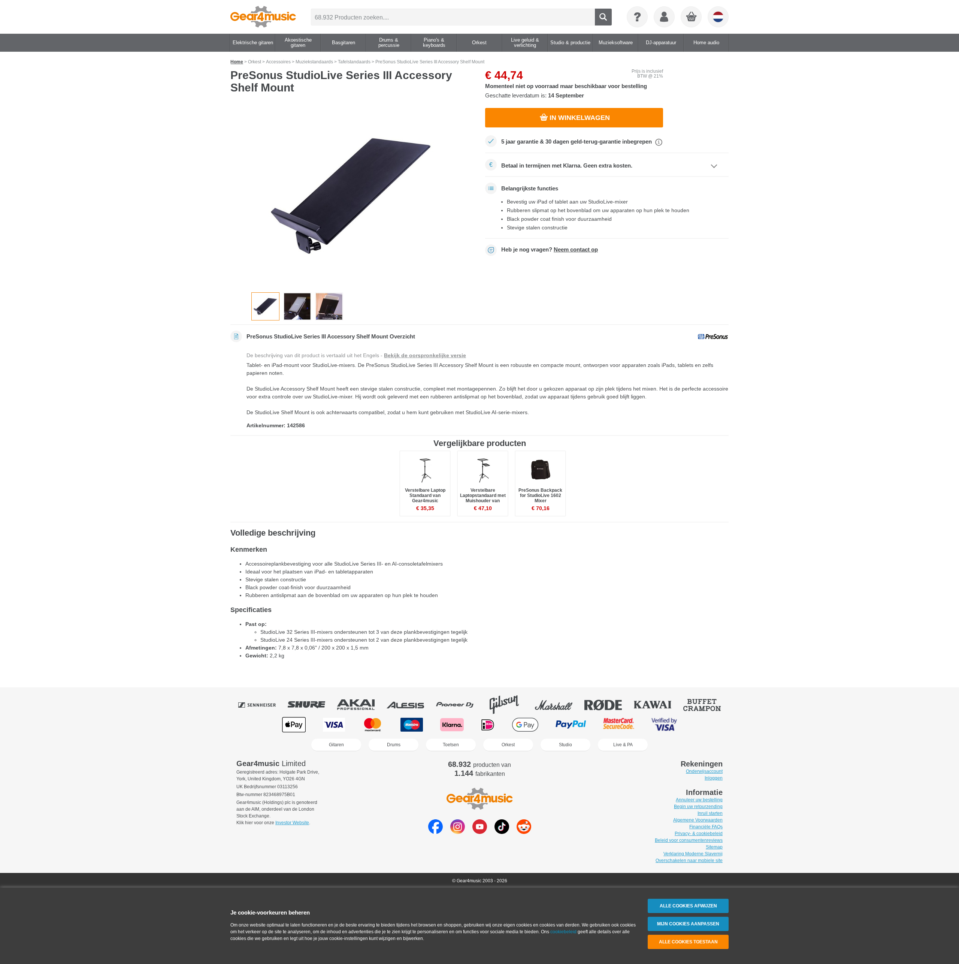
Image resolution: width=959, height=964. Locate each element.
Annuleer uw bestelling (699, 799)
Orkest (508, 744)
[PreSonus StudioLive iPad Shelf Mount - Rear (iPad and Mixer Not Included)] (329, 306)
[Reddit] (524, 832)
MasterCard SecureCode (618, 725)
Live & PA (623, 744)
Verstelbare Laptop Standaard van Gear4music (425, 495)
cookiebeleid (563, 931)
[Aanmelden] (664, 17)
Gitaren (336, 744)
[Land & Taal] (718, 17)
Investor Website (292, 822)
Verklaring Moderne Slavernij (693, 853)
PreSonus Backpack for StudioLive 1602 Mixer (540, 495)
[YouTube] (479, 832)
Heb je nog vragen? (549, 250)
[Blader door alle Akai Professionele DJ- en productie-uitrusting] (361, 704)
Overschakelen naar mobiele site (689, 860)
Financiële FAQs (706, 826)
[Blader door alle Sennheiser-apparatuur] (262, 704)
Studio (565, 744)
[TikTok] (501, 832)
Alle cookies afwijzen (688, 906)
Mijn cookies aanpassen (688, 924)
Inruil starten (710, 813)
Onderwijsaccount (704, 771)
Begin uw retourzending (698, 806)
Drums (393, 744)
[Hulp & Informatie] (637, 17)
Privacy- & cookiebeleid (699, 833)
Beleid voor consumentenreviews (689, 840)
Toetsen (451, 744)
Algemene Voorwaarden (698, 820)
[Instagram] (457, 832)
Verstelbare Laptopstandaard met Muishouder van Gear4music (483, 498)
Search (603, 17)
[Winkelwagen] (691, 17)
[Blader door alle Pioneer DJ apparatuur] (460, 704)
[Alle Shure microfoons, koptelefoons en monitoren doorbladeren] (311, 704)
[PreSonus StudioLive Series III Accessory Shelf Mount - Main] (352, 195)
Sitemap (714, 847)
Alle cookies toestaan (688, 942)
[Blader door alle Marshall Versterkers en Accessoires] (559, 704)
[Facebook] (435, 832)
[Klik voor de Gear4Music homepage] (263, 17)
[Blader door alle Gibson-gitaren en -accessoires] (509, 704)
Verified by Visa (664, 725)
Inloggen (714, 778)
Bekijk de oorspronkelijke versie (425, 355)
